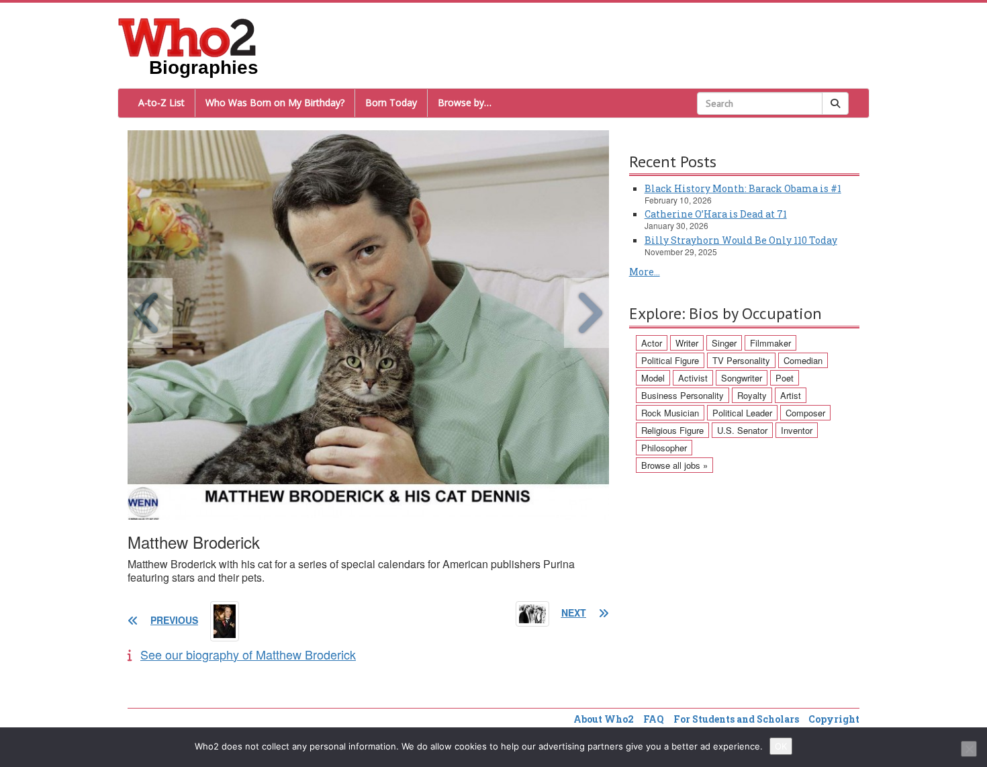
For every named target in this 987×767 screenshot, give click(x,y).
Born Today (391, 102)
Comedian (803, 360)
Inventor (796, 430)
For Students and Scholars (736, 719)
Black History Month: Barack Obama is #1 (743, 188)
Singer (724, 342)
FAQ (653, 719)
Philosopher (664, 447)
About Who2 (603, 719)
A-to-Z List (161, 102)
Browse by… (464, 102)
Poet (784, 377)
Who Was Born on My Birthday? (274, 102)
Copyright (833, 719)
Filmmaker (770, 342)
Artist (790, 395)
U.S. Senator (742, 430)
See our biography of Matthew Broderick (248, 654)
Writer (686, 342)
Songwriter (741, 377)
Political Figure (670, 360)
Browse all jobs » (674, 465)
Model (653, 377)
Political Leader (742, 412)
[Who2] (187, 36)
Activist (693, 377)
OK (781, 746)
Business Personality (682, 395)
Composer (805, 412)
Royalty (752, 395)
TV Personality (741, 360)
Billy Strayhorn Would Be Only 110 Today (741, 240)
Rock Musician (670, 412)
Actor (651, 342)
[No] (969, 749)
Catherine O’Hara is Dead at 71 (716, 214)
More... (644, 271)
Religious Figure (672, 430)
